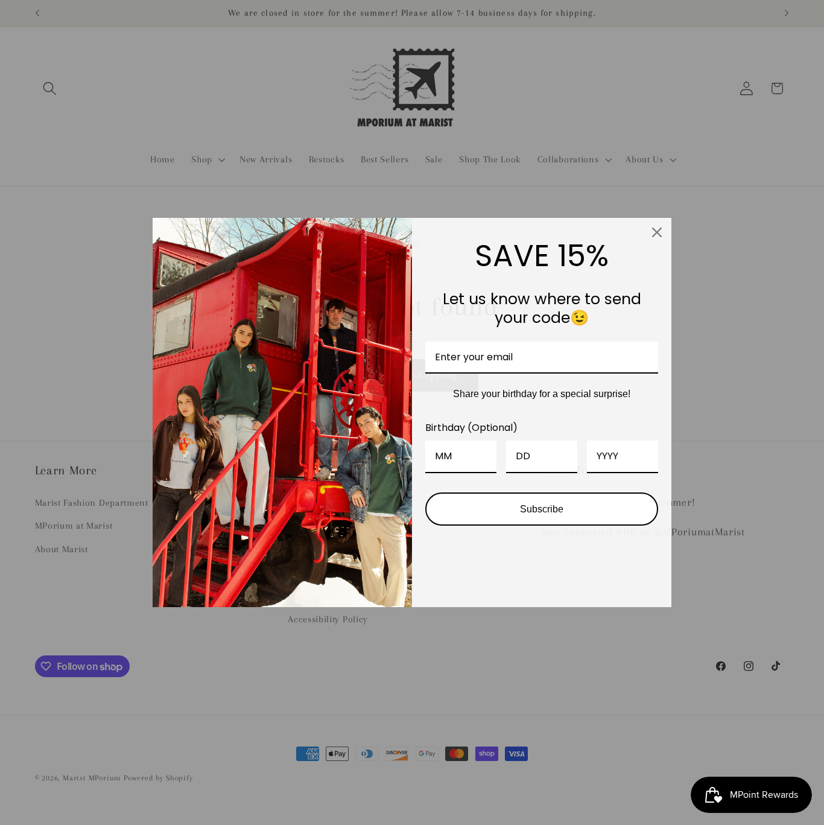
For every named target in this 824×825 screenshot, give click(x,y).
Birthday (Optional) (471, 428)
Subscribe (541, 509)
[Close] (656, 232)
